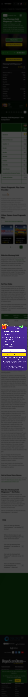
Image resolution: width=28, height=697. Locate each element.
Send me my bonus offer (14, 355)
